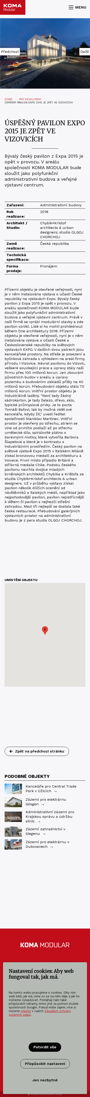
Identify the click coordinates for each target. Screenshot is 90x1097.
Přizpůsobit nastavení (45, 1063)
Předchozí (10, 51)
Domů (8, 99)
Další (84, 51)
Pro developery (30, 99)
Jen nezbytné (45, 1080)
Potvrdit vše (44, 1047)
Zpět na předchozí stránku (39, 751)
